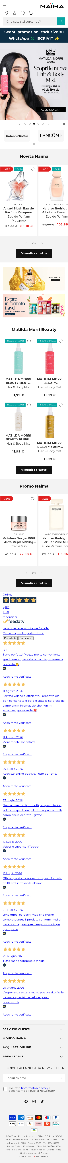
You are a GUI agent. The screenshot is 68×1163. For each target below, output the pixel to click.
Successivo (26, 638)
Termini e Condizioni (16, 1149)
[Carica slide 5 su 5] (43, 124)
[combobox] (34, 21)
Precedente (10, 638)
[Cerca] (61, 21)
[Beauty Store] (7, 13)
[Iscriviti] (61, 1078)
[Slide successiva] (49, 124)
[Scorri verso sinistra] (26, 243)
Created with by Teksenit (34, 1156)
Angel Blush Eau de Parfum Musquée (18, 210)
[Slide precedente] (19, 124)
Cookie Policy (54, 1149)
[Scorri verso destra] (42, 243)
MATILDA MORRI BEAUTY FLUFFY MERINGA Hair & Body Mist (18, 437)
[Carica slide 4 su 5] (38, 124)
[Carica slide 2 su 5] (30, 124)
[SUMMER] (34, 81)
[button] (5, 5)
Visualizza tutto (34, 253)
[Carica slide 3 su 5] (34, 124)
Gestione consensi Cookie (34, 1153)
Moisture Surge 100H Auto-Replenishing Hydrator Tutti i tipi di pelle (19, 540)
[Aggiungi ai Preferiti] (32, 169)
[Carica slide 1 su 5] (25, 124)
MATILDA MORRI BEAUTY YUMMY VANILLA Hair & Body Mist (49, 445)
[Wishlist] (23, 13)
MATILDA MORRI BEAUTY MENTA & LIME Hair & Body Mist (18, 381)
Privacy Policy (37, 1149)
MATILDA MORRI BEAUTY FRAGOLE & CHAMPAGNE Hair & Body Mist (50, 381)
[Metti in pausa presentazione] (64, 124)
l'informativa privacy (34, 1088)
